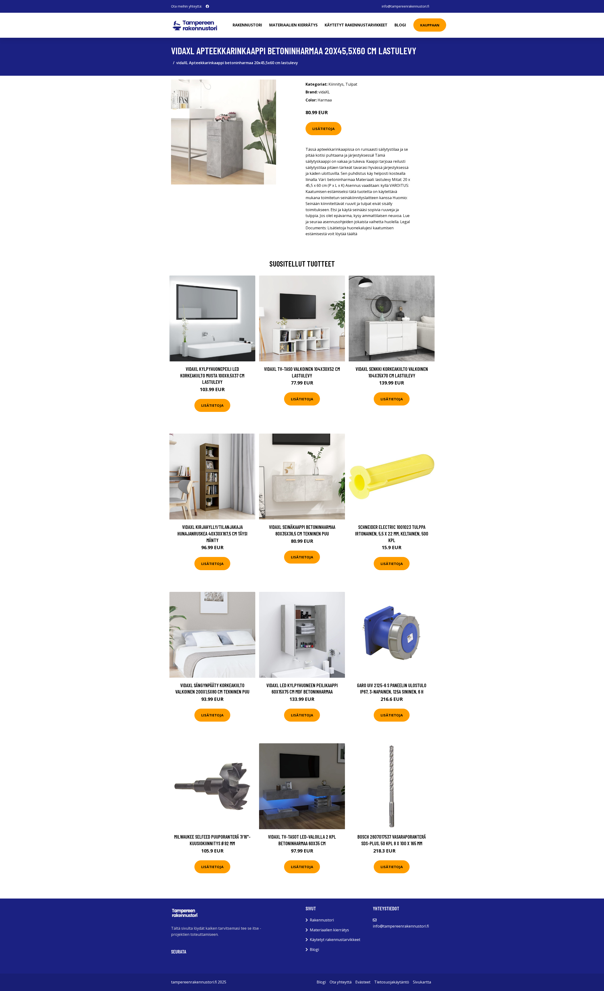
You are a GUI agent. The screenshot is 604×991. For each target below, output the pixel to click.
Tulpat (351, 84)
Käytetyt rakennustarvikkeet (356, 25)
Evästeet (362, 982)
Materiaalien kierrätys (293, 25)
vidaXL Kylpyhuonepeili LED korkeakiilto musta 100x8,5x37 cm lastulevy (212, 375)
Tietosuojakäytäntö (391, 982)
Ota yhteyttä (341, 982)
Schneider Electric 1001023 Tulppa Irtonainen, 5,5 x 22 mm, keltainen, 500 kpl (391, 533)
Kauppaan (429, 25)
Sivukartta (422, 982)
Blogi (400, 25)
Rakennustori (247, 25)
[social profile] (207, 6)
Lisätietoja (323, 128)
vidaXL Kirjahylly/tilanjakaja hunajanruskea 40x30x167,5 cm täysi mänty (212, 533)
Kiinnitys (336, 84)
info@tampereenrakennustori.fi (405, 6)
